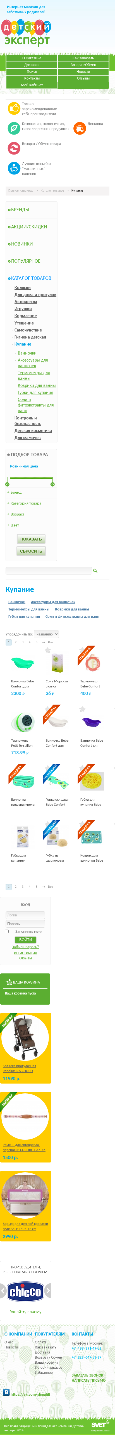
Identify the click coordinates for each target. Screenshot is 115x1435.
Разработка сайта (100, 1430)
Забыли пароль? (25, 947)
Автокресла (26, 302)
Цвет (13, 525)
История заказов (49, 1368)
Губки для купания (35, 392)
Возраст (15, 514)
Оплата (41, 1342)
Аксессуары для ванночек (53, 602)
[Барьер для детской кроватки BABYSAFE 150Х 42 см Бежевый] (25, 1195)
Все (50, 642)
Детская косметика (33, 431)
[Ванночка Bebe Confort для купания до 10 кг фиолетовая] (92, 722)
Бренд (14, 493)
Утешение (24, 323)
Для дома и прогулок (35, 295)
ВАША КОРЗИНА (26, 982)
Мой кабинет (32, 85)
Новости (83, 72)
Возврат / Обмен (48, 1357)
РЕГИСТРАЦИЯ (25, 953)
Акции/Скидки (29, 227)
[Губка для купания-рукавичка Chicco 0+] (23, 837)
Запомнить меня (28, 932)
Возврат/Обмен (83, 65)
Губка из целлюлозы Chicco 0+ (55, 861)
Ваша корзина (46, 1363)
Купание (23, 344)
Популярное (25, 261)
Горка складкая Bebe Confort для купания (57, 805)
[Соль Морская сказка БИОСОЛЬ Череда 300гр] (58, 663)
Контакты (32, 78)
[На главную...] (26, 46)
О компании (18, 1334)
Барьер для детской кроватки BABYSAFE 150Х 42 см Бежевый (25, 1229)
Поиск (32, 72)
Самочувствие (28, 330)
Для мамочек (28, 438)
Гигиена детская (30, 337)
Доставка (32, 65)
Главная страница (20, 190)
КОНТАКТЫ (82, 1334)
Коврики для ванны (37, 385)
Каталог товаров (52, 190)
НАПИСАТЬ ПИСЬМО (89, 1381)
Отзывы (83, 78)
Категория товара (24, 503)
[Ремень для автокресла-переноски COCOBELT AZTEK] (25, 1116)
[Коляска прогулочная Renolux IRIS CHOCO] (25, 1037)
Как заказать (83, 58)
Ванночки (27, 353)
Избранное (44, 1373)
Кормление (26, 316)
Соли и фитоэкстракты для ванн (36, 405)
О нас (8, 1342)
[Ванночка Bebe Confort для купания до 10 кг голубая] (23, 663)
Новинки (22, 244)
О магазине (31, 58)
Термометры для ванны (28, 609)
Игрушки (23, 309)
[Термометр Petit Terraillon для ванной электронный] (23, 722)
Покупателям (50, 1334)
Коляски (23, 288)
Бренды (20, 210)
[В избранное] (48, 650)
